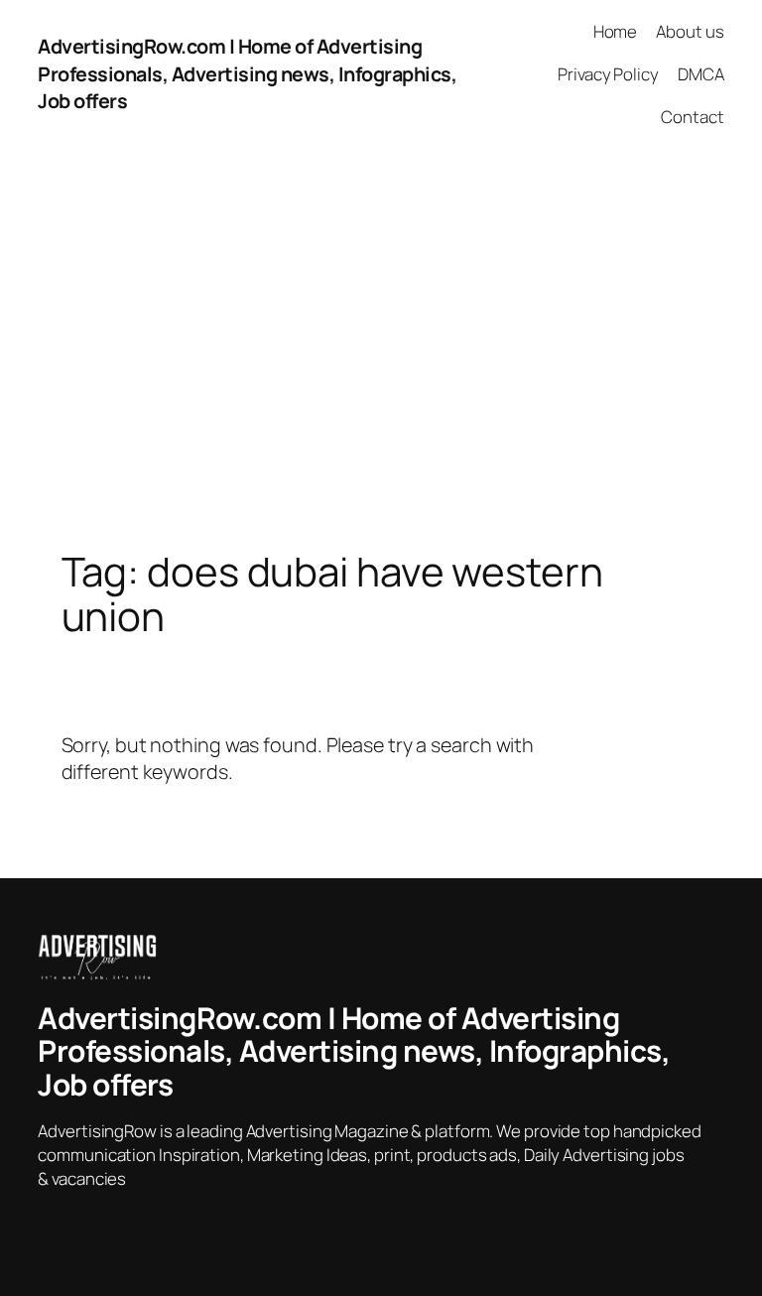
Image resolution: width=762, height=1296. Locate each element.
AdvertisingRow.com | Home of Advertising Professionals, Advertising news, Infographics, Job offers (247, 73)
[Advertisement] (381, 356)
